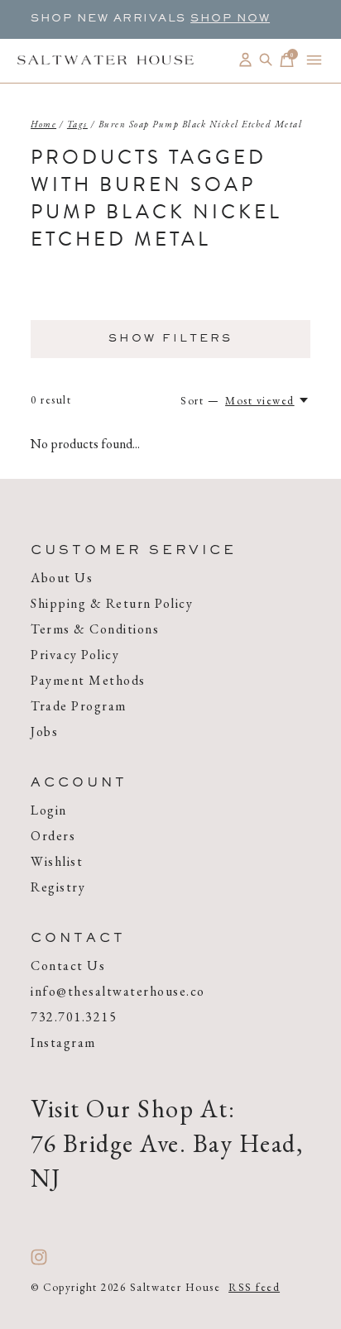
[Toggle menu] (314, 60)
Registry (58, 887)
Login (49, 810)
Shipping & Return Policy (112, 603)
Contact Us (68, 965)
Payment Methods (88, 680)
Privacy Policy (75, 654)
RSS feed (254, 1287)
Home (43, 124)
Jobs (44, 731)
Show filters (170, 339)
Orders (53, 835)
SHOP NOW (230, 19)
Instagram (63, 1042)
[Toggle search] (266, 60)
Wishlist (57, 861)
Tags (77, 124)
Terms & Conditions (95, 629)
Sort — (199, 401)
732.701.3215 (74, 1016)
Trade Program (79, 706)
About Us (62, 577)
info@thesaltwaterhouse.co (118, 991)
